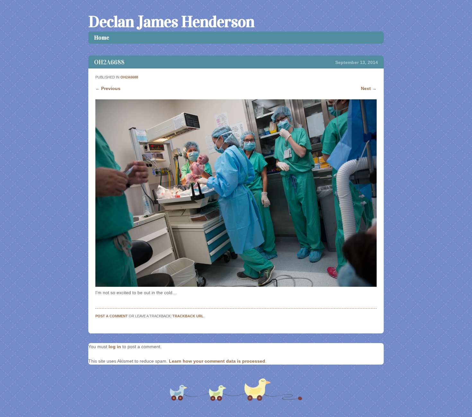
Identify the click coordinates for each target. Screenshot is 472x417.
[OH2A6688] (235, 285)
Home (101, 37)
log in (115, 346)
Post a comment (111, 316)
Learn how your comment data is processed (217, 361)
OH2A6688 (129, 77)
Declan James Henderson (171, 22)
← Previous (107, 88)
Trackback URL (188, 316)
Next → (369, 88)
